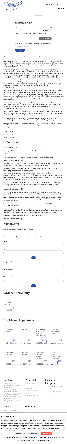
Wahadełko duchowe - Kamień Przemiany (40, 356)
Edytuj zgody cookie (31, 395)
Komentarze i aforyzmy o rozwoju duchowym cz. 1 (41, 334)
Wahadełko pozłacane (9, 354)
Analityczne (45, 437)
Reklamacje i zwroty (31, 390)
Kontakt (8, 406)
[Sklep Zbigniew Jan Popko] (13, 10)
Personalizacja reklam (27, 440)
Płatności (28, 393)
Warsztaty (48, 394)
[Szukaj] (63, 4)
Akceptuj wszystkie (46, 433)
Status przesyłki (30, 383)
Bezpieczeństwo (43, 440)
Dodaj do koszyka (14, 309)
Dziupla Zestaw (8, 304)
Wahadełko (25, 330)
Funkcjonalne (8, 437)
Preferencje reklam (58, 437)
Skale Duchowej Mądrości (53, 391)
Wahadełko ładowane (25, 354)
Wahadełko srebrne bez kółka (55, 332)
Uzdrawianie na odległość (53, 386)
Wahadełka (48, 389)
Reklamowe (34, 437)
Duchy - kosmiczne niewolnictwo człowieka (56, 356)
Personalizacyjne (21, 437)
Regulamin (28, 388)
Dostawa (27, 386)
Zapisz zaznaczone (33, 433)
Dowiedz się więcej (20, 433)
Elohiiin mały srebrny (10, 331)
